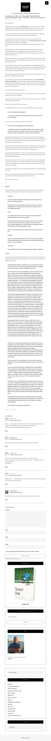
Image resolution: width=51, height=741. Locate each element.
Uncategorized (13, 409)
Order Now (25, 604)
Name (6, 529)
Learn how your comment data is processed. (29, 558)
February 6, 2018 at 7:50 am (16, 439)
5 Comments (20, 19)
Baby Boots (10, 684)
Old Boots (10, 699)
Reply (6, 430)
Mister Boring (10, 695)
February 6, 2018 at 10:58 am (16, 454)
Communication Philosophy (13, 686)
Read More (10, 658)
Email (6, 537)
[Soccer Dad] (25, 602)
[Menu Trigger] (46, 3)
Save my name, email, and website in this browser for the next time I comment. (22, 551)
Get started (10, 235)
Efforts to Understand (12, 688)
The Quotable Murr (12, 708)
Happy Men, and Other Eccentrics (15, 690)
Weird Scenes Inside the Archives (14, 715)
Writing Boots (25, 7)
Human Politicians (11, 693)
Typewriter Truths (11, 711)
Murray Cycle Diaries (12, 697)
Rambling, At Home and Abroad (14, 702)
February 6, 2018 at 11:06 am (16, 475)
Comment (7, 510)
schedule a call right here (38, 249)
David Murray (13, 437)
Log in (29, 737)
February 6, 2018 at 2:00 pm (16, 492)
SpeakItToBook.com (25, 26)
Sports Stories (10, 706)
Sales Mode (10, 704)
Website (6, 544)
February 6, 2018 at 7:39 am (16, 420)
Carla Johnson (13, 490)
